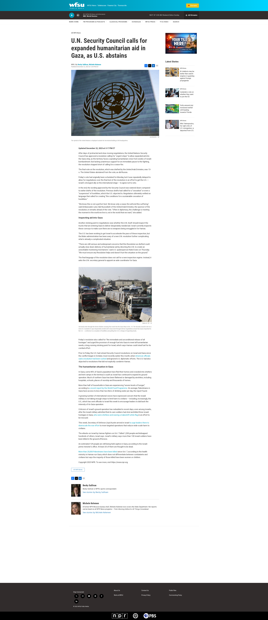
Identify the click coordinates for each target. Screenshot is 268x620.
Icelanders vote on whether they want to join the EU (187, 94)
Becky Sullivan (83, 64)
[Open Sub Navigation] (80, 22)
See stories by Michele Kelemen (97, 512)
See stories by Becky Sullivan (95, 492)
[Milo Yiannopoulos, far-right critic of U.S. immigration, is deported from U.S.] (172, 124)
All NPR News (76, 33)
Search (176, 22)
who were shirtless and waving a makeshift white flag (116, 415)
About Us (117, 590)
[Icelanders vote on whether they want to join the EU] (172, 92)
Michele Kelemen (95, 64)
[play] (71, 15)
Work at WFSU (118, 595)
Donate (193, 5)
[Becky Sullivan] (76, 490)
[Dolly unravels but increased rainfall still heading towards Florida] (172, 108)
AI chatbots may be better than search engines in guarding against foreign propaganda (187, 76)
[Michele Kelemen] (76, 508)
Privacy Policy (145, 595)
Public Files (172, 590)
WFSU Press (150, 22)
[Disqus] (134, 554)
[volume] (78, 15)
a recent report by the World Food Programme (108, 388)
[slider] (81, 15)
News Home (74, 22)
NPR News (183, 68)
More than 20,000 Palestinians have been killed (98, 452)
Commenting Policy (175, 595)
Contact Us (145, 590)
